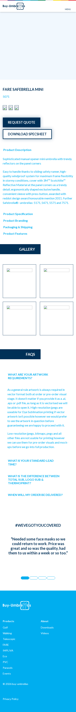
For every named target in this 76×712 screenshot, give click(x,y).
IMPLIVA (8, 650)
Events (7, 673)
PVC (5, 662)
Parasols (8, 667)
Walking (7, 633)
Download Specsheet (27, 134)
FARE (6, 644)
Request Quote (21, 122)
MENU (68, 9)
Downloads (47, 627)
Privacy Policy (10, 698)
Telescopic (9, 639)
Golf (5, 627)
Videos (45, 633)
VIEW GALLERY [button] (65, 76)
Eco (5, 656)
